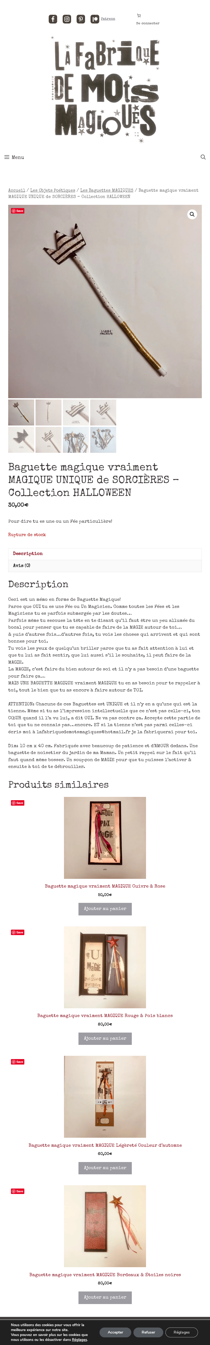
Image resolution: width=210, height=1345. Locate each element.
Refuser (148, 1332)
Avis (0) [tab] (21, 566)
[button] (192, 214)
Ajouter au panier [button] (105, 909)
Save (19, 211)
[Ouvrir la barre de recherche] (203, 158)
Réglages (79, 1339)
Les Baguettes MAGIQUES (106, 191)
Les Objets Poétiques (52, 191)
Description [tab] (28, 554)
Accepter (115, 1332)
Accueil (16, 191)
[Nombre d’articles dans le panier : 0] (138, 15)
